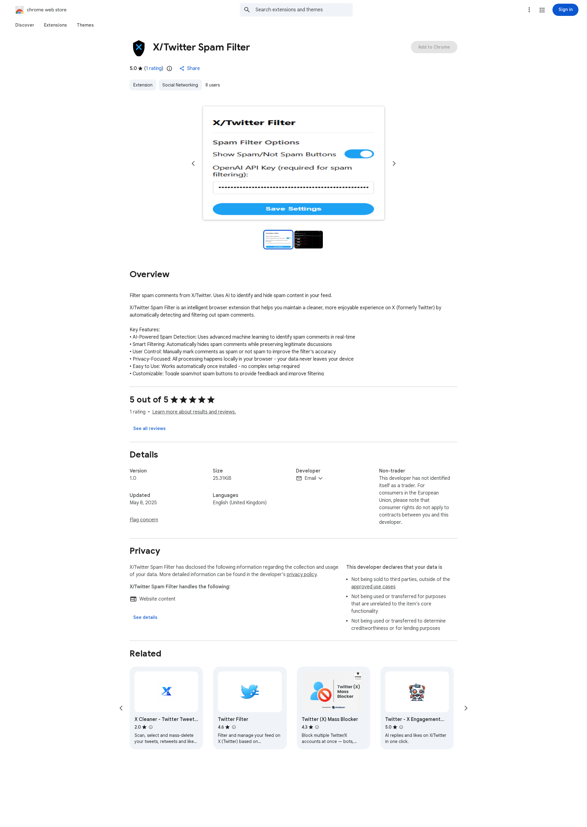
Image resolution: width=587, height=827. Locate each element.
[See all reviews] (149, 428)
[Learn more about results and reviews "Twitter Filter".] (233, 727)
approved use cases (373, 587)
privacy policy (301, 575)
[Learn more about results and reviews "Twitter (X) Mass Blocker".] (317, 727)
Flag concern (144, 520)
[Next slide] (394, 163)
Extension (143, 85)
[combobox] (304, 9)
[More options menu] (529, 10)
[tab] (24, 25)
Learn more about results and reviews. (194, 412)
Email (310, 478)
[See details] (145, 617)
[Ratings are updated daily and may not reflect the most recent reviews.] (169, 68)
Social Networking (180, 85)
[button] (542, 10)
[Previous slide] (193, 163)
